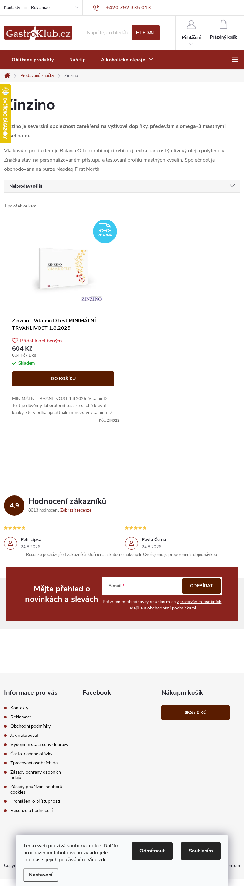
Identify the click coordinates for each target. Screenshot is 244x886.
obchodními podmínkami (171, 608)
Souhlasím (201, 850)
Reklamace (41, 7)
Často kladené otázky (31, 754)
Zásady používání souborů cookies (36, 789)
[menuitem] (33, 60)
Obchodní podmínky (30, 726)
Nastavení (40, 874)
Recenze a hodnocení (31, 810)
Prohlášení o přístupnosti (35, 801)
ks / (195, 713)
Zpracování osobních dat (34, 763)
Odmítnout (152, 850)
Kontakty (12, 7)
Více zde (96, 859)
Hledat (146, 32)
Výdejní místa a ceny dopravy (39, 745)
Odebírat (201, 586)
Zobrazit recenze (76, 510)
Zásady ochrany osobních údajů (35, 775)
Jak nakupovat (24, 735)
